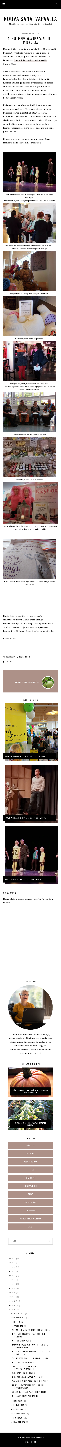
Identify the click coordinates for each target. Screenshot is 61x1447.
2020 (14, 1284)
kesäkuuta (18, 1409)
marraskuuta (19, 1317)
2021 (14, 1280)
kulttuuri (30, 1153)
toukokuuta (19, 1413)
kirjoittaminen (31, 1186)
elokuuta (18, 1401)
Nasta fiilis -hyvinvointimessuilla (30, 60)
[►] (10, 1259)
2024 (14, 1267)
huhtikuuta (19, 1418)
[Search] (49, 1241)
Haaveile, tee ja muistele (24, 1362)
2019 (14, 1288)
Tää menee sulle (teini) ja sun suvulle (30, 1381)
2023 (14, 1271)
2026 (14, 1258)
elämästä (31, 1145)
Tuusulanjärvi (30, 1202)
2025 (14, 1263)
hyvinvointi (11, 656)
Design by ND (30, 1442)
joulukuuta (19, 1313)
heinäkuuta (19, 1405)
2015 (14, 1305)
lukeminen (30, 1210)
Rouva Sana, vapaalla (30, 18)
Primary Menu (2, 4)
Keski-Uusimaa (30, 1162)
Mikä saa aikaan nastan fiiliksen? (27, 1377)
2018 (14, 1292)
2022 (14, 1275)
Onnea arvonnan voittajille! (25, 1396)
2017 (14, 1297)
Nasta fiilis (24, 656)
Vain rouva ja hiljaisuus (23, 1373)
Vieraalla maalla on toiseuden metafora (31, 1330)
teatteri (30, 1170)
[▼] (10, 1310)
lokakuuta (18, 1322)
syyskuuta (18, 1326)
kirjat (30, 1227)
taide (30, 1194)
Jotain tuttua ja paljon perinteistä (29, 1392)
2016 (14, 1301)
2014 (14, 1309)
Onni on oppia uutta (21, 1341)
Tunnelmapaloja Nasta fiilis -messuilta (30, 1358)
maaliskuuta (19, 1422)
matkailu (30, 1178)
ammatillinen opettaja (30, 1219)
